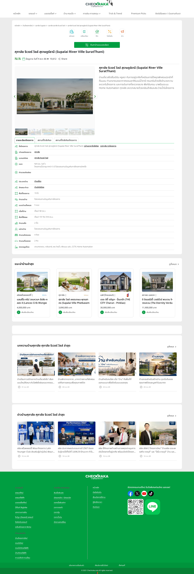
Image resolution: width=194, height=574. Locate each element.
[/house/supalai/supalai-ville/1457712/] (74, 281)
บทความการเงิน (21, 512)
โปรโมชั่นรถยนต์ (21, 522)
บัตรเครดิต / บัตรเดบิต (62, 497)
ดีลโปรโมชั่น (97, 492)
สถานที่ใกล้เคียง (44, 140)
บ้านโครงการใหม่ (21, 538)
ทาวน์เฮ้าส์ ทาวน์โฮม (22, 557)
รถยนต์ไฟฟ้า (20, 497)
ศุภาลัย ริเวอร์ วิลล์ (41, 158)
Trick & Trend (115, 13)
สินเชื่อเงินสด (59, 492)
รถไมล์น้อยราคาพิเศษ (23, 527)
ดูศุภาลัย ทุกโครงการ (108, 146)
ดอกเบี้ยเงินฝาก (59, 502)
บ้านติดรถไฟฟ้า (21, 553)
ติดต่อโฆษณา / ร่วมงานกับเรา (168, 13)
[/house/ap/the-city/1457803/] (115, 281)
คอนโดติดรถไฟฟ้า (22, 548)
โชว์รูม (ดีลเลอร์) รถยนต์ (24, 517)
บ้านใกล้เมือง (39, 187)
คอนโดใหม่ (19, 543)
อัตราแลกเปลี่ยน (60, 522)
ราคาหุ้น (57, 512)
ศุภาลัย (37, 152)
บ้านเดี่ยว (37, 181)
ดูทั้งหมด (173, 264)
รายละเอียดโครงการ (24, 140)
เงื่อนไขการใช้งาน (99, 497)
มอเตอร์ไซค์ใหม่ (21, 502)
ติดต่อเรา (96, 507)
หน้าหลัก (16, 13)
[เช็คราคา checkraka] (97, 4)
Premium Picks (138, 13)
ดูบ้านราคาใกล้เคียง (91, 146)
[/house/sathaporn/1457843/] (157, 281)
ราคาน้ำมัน (58, 517)
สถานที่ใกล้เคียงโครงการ (66, 140)
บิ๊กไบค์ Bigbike (21, 507)
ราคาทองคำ (58, 507)
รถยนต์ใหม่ (19, 492)
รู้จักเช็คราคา (97, 502)
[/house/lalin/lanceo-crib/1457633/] (32, 281)
